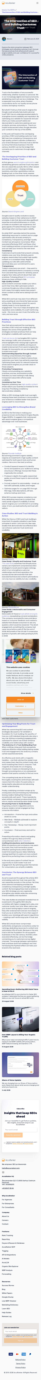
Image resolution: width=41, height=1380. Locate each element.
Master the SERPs (8, 10)
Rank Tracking (7, 1235)
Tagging (5, 1251)
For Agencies (7, 1200)
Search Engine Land (16, 212)
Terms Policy (20, 1364)
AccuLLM (5, 1263)
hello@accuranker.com (11, 1168)
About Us (5, 1216)
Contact (5, 1224)
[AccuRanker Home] (8, 3)
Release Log (6, 1316)
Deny (20, 713)
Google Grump (7, 1297)
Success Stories (8, 1285)
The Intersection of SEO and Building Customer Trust (20, 12)
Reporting (6, 1239)
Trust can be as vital (10, 338)
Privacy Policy (28, 1143)
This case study (8, 563)
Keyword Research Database (13, 1243)
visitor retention (24, 841)
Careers (5, 1220)
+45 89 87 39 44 (8, 1188)
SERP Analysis (7, 1270)
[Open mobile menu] (37, 3)
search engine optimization (24, 162)
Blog (3, 1289)
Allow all (20, 700)
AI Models (5, 1259)
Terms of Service (17, 1143)
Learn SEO (6, 1309)
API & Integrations (9, 1255)
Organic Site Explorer (10, 1266)
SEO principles (29, 277)
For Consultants (8, 1207)
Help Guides (6, 1313)
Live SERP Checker (9, 1301)
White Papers (7, 1293)
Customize (19, 706)
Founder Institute (14, 453)
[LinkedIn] (3, 1172)
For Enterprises (8, 1204)
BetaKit (11, 559)
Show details (26, 693)
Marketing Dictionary (10, 1305)
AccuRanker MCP (8, 1247)
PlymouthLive (13, 607)
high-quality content (30, 384)
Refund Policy (20, 1360)
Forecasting (6, 1274)
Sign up (20, 1341)
